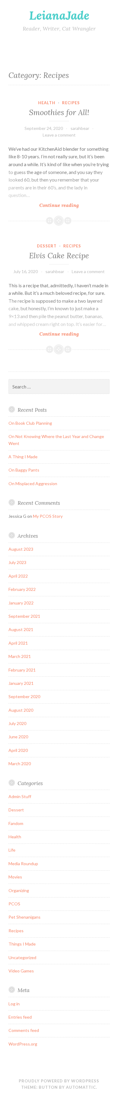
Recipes (71, 102)
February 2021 (22, 669)
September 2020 (24, 696)
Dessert (47, 245)
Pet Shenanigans (24, 917)
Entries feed (20, 1017)
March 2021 (19, 656)
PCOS (14, 903)
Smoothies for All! (59, 112)
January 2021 (21, 683)
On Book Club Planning (30, 423)
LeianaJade (59, 15)
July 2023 (17, 562)
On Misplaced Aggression (32, 483)
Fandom (15, 823)
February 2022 (22, 589)
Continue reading (70, 205)
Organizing (18, 890)
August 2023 (20, 549)
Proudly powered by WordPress (59, 1080)
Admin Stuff (19, 796)
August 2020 (20, 710)
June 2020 (18, 736)
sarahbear (79, 128)
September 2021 (24, 616)
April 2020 (18, 750)
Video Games (21, 970)
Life (11, 849)
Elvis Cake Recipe (59, 255)
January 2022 (21, 602)
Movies (15, 876)
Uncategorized (22, 957)
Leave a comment (59, 134)
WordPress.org (22, 1043)
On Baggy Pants (23, 469)
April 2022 (18, 576)
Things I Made (22, 943)
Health (46, 102)
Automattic (81, 1087)
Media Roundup (23, 863)
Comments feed (23, 1030)
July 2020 (17, 723)
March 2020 (19, 763)
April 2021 (18, 643)
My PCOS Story (48, 516)
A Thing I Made (23, 456)
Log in (14, 1003)
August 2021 (20, 629)
